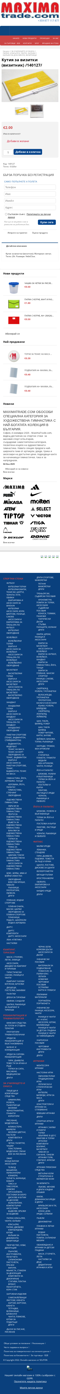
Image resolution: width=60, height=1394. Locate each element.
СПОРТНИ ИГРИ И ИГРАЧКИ (44, 1122)
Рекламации (38, 1343)
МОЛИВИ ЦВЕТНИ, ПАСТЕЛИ (16, 1133)
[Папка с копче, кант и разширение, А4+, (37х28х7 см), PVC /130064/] (14, 304)
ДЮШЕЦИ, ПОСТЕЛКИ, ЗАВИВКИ (15, 989)
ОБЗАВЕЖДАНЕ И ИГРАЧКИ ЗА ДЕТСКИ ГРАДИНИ (44, 1247)
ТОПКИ (41, 1132)
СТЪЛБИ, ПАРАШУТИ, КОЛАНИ (46, 625)
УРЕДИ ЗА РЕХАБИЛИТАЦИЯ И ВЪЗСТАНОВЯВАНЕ (14, 1041)
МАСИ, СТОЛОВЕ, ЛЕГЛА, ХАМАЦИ (14, 958)
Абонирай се (12, 333)
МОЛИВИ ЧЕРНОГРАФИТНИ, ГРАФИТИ (15, 1111)
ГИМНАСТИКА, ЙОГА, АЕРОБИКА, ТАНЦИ (16, 779)
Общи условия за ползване (17, 1343)
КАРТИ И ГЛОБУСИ (47, 990)
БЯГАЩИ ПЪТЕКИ (45, 874)
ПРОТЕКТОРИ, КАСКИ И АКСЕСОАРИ (46, 701)
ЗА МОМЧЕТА (43, 1183)
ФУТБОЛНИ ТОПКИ (17, 586)
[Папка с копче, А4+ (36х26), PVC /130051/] (14, 320)
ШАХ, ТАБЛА (44, 727)
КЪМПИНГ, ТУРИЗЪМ (9, 951)
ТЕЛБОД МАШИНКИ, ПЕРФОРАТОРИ (13, 1170)
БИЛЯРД (42, 730)
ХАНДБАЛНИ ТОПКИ (13, 707)
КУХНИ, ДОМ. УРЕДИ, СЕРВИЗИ (44, 1212)
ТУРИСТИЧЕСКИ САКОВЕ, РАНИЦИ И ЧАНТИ (14, 975)
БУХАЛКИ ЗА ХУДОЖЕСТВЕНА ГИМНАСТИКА (14, 833)
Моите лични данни (31, 1387)
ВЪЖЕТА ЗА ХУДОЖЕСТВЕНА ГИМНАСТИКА (14, 825)
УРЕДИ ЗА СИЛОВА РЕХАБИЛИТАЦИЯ (14, 1055)
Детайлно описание (16, 246)
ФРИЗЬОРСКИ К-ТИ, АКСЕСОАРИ (46, 1207)
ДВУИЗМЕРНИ (45, 1221)
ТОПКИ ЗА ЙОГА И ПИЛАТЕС (46, 780)
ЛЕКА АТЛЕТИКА (14, 939)
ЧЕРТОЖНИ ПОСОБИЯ (42, 983)
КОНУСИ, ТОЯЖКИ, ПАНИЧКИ (46, 615)
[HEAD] (16, 530)
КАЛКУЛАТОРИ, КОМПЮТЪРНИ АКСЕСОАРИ (14, 1205)
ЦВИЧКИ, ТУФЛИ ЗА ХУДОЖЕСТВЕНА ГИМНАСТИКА (15, 858)
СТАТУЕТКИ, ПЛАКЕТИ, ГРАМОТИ (46, 756)
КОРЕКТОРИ (13, 1116)
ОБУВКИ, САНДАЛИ (16, 1001)
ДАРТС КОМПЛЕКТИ (12, 932)
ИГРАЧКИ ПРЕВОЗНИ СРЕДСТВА (45, 1168)
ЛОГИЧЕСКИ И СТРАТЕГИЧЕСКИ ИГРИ (44, 1087)
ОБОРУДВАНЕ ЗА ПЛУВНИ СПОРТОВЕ (15, 913)
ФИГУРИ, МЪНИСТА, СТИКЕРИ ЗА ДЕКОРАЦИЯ (16, 1270)
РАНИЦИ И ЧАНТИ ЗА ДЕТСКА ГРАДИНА (46, 1029)
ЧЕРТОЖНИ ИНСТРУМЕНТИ (43, 1048)
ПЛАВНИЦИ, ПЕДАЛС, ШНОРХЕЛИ (16, 918)
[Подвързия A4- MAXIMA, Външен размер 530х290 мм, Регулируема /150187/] (14, 372)
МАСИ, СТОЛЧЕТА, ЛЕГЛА (46, 1255)
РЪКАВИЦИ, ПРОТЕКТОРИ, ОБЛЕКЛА (13, 890)
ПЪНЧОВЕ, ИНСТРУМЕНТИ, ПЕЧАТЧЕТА (13, 1254)
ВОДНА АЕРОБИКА (17, 922)
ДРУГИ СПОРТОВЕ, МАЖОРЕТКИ (44, 579)
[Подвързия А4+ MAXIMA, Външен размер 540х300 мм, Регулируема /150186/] (14, 389)
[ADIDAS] (43, 487)
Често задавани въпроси (16, 1347)
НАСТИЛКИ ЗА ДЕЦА (44, 1260)
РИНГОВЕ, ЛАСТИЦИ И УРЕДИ (45, 791)
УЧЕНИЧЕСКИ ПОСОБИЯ (42, 960)
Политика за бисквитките (16, 1355)
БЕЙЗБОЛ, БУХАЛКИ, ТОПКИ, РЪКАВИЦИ (45, 740)
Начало (6, 51)
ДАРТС (10, 927)
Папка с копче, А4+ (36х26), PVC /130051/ (39, 315)
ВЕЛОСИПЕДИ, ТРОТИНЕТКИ (44, 696)
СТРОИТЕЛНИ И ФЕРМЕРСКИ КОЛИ (45, 1177)
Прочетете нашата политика (30, 1381)
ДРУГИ (11, 895)
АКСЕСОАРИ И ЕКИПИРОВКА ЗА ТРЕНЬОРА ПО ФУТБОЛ (14, 623)
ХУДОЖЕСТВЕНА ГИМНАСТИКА (13, 801)
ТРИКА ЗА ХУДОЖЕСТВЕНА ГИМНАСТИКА (14, 850)
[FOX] (43, 530)
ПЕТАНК (42, 583)
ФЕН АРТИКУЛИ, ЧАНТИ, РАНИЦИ (45, 764)
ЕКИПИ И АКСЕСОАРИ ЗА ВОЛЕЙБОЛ (13, 649)
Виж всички (9, 472)
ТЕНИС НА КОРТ (15, 752)
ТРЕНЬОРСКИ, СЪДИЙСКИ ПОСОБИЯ (45, 595)
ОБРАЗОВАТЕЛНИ (46, 1076)
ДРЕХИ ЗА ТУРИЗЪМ (16, 997)
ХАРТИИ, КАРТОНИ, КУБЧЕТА (16, 1304)
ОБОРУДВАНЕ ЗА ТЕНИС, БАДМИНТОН (16, 756)
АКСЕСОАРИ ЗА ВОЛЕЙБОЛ (44, 650)
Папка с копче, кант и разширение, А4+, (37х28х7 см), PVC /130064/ (39, 299)
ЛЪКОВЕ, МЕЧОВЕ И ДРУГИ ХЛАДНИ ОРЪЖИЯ (45, 1189)
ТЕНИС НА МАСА (16, 749)
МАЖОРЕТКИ (44, 586)
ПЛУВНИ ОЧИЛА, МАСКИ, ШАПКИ (15, 907)
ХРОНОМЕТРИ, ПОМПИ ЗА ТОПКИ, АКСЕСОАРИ (45, 602)
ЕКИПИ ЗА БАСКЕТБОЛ (42, 644)
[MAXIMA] (16, 486)
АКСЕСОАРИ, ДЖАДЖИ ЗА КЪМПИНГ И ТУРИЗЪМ (15, 966)
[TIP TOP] (16, 516)
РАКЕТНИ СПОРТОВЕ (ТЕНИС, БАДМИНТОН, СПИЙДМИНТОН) (15, 737)
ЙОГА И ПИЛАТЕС (45, 770)
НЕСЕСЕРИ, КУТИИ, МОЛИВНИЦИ (46, 1023)
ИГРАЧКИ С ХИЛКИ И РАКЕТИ (46, 1128)
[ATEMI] (16, 508)
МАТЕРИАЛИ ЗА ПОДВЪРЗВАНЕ (44, 967)
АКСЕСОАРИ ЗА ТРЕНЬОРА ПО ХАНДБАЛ (14, 722)
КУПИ (40, 752)
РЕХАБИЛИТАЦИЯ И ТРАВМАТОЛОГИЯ (15, 1017)
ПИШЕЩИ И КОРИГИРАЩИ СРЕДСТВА (11, 1093)
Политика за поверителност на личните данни (26, 1351)
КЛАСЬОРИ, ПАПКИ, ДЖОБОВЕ (15, 1225)
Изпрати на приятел (17, 232)
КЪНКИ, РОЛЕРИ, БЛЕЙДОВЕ (45, 707)
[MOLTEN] (43, 501)
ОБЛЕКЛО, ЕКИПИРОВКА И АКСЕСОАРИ (42, 884)
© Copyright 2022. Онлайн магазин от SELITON (25, 1360)
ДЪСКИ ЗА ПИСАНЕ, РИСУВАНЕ (15, 1330)
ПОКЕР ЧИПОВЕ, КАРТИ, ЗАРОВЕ (45, 734)
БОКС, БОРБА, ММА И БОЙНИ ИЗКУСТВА (16, 874)
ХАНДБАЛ (11, 702)
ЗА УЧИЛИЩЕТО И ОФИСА (22, 51)
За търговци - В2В (39, 1355)
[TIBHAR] (16, 523)
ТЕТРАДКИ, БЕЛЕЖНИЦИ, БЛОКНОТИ (12, 1311)
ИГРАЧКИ (38, 1060)
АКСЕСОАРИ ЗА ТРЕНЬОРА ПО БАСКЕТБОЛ (14, 690)
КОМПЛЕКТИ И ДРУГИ (14, 1139)
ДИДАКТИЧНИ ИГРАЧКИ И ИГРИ (44, 1266)
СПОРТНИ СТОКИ (13, 578)
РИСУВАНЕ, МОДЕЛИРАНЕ (11, 1122)
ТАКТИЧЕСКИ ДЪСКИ (43, 620)
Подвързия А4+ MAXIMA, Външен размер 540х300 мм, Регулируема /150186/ (39, 386)
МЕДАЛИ (42, 760)
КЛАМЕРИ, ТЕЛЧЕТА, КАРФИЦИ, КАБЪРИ (16, 1178)
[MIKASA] (16, 501)
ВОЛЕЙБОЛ (12, 637)
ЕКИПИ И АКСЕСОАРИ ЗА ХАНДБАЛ (13, 714)
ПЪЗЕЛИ (40, 1218)
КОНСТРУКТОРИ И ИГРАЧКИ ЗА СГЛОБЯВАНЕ (44, 1107)
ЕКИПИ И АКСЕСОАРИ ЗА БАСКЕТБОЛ (13, 681)
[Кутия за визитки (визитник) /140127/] (30, 101)
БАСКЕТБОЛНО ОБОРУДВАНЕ (14, 696)
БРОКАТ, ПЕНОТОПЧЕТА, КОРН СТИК (13, 1287)
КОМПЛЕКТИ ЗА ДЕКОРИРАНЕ (14, 1277)
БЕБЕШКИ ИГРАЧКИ (46, 1113)
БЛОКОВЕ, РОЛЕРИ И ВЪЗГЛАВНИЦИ (46, 775)
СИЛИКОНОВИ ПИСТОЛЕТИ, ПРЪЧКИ (14, 1262)
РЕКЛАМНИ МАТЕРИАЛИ (41, 996)
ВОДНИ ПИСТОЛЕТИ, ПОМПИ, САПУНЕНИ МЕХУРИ (46, 1236)
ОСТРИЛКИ (43, 987)
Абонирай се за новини (16, 468)
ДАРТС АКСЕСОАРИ (17, 936)
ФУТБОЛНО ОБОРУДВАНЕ (12, 631)
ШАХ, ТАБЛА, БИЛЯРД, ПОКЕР (42, 722)
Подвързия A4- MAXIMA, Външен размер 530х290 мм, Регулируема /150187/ (39, 370)
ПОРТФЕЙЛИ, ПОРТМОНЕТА (43, 1002)
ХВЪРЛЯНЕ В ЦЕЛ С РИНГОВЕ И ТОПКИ (46, 1137)
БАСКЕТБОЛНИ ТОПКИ (14, 674)
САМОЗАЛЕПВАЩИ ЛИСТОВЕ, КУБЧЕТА (16, 1299)
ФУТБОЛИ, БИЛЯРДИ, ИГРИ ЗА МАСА (45, 1095)
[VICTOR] (43, 516)
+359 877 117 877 (48, 20)
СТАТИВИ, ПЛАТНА (17, 1281)
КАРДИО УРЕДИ (44, 890)
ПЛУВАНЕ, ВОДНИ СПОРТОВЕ (14, 901)
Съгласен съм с (29, 216)
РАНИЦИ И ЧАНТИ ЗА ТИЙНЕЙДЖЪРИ (46, 1034)
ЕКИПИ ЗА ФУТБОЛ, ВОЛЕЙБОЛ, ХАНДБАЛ (46, 657)
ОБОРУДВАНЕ (14, 795)
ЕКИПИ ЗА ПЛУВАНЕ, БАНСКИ (45, 672)
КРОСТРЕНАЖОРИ (45, 878)
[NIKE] (43, 494)
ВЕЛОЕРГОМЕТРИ (45, 871)
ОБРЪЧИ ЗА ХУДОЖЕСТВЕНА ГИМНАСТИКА (14, 809)
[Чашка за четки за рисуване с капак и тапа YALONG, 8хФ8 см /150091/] (14, 288)
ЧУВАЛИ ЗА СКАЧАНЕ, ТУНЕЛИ (45, 1153)
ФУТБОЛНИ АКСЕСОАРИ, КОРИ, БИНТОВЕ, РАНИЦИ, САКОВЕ (15, 612)
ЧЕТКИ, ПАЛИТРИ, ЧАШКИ (15, 1144)
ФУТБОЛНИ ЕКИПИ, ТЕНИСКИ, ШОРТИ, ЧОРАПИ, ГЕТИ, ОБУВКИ (16, 593)
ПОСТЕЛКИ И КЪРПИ (43, 786)
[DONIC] (43, 537)
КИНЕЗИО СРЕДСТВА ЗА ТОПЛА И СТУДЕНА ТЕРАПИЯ (15, 1026)
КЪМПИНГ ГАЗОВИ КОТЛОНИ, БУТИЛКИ (14, 982)
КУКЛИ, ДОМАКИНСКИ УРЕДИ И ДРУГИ (45, 1199)
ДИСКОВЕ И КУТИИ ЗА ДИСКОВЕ (16, 1198)
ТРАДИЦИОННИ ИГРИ (44, 1080)
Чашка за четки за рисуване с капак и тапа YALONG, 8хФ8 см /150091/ (39, 283)
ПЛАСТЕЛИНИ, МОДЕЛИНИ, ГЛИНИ (15, 1150)
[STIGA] (43, 523)
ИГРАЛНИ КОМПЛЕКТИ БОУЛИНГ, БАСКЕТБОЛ (42, 1145)
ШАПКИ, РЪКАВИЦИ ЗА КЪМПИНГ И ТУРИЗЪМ (15, 1007)
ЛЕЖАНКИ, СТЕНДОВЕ (41, 851)
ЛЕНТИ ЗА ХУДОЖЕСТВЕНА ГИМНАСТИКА (14, 817)
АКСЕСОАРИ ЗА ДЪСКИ (44, 953)
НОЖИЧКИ (43, 979)
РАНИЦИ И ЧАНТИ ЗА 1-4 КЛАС (46, 1018)
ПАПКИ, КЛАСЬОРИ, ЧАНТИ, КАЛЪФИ (19, 53)
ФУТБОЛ (10, 583)
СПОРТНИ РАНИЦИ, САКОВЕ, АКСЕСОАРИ (45, 679)
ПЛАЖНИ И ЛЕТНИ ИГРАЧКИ (44, 1227)
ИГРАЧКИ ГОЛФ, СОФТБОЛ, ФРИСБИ (45, 1158)
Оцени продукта (40, 232)
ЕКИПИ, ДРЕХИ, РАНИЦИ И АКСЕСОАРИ (43, 637)
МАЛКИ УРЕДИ (43, 846)
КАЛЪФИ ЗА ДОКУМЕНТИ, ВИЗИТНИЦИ (20, 55)
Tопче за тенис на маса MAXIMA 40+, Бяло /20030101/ (39, 354)
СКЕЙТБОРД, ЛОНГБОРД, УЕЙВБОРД (43, 714)
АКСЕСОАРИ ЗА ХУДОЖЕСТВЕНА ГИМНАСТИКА (14, 866)
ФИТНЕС (38, 841)
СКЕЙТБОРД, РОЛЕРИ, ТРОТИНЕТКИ (45, 690)
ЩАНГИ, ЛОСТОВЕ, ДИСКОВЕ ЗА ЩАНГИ (45, 866)
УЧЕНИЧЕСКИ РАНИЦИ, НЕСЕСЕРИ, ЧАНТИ (45, 1010)
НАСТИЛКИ (12, 943)
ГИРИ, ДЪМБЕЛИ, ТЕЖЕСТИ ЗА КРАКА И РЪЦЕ (16, 1063)
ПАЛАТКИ (11, 993)
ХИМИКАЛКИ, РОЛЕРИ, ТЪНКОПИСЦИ (13, 1102)
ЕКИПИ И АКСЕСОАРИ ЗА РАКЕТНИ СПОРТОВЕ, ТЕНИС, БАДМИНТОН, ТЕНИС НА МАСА (16, 767)
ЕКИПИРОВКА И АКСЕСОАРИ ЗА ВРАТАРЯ (14, 603)
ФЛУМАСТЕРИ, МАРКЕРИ (14, 1128)
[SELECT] (43, 508)
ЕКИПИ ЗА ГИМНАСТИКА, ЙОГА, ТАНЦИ (46, 665)
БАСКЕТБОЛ (12, 669)
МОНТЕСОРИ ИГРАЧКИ (42, 1067)
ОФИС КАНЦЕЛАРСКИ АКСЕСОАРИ (12, 1161)
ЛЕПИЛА (42, 976)
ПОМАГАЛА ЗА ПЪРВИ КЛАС (44, 972)
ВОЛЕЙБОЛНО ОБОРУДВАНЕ (14, 664)
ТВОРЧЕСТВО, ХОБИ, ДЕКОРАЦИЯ (15, 1246)
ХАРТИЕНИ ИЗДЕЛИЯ (16, 1294)
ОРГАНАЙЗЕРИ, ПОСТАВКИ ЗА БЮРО (16, 1193)
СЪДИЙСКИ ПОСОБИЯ (42, 609)
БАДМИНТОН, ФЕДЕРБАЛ (13, 745)
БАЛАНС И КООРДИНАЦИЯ (12, 1048)
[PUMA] (16, 494)
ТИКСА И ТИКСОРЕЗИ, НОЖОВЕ (12, 1186)
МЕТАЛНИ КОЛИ (46, 1173)
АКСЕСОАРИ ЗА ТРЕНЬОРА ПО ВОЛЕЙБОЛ (14, 657)
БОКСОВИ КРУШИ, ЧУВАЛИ (15, 883)
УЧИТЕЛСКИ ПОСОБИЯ (41, 1041)
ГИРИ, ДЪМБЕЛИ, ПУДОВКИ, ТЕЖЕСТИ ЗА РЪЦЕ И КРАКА (44, 859)
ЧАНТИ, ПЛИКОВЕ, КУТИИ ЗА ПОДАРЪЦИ (16, 1319)
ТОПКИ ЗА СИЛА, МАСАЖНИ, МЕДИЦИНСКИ (15, 1071)
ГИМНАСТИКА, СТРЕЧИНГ (14, 791)
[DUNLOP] (16, 537)
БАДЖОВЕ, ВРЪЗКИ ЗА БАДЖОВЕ (16, 1212)
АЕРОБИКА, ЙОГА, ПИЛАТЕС (15, 786)
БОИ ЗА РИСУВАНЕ (17, 1154)
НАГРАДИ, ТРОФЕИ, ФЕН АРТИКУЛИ (45, 747)
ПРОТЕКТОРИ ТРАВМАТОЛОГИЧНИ (15, 1033)
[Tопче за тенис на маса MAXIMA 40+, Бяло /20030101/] (14, 356)
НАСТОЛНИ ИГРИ (45, 1072)
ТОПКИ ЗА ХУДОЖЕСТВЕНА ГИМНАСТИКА (14, 841)
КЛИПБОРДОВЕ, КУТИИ (14, 1231)
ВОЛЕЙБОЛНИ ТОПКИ (14, 642)
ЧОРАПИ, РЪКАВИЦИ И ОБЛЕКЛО (42, 798)
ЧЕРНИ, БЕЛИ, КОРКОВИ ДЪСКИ (44, 948)
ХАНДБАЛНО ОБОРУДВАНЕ (13, 729)
